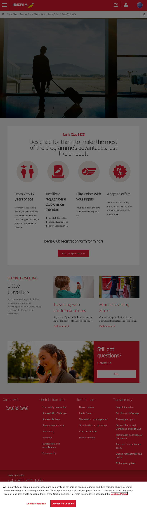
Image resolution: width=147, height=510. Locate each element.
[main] (73, 496)
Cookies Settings (36, 503)
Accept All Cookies (63, 503)
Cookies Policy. (119, 494)
